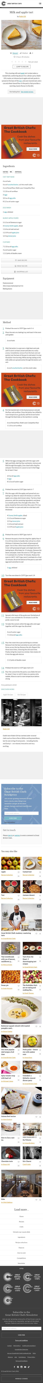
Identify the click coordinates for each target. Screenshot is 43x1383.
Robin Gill (22, 16)
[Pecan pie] (10, 976)
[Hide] (21, 1183)
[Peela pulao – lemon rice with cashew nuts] (32, 1041)
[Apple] (10, 863)
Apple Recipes (8, 695)
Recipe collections (21, 1242)
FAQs (34, 1353)
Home (21, 1216)
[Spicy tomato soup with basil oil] (10, 1067)
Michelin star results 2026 (21, 1232)
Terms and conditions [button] (9, 822)
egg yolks (12, 198)
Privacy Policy (31, 1357)
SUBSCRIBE (13, 818)
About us (10, 1357)
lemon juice (12, 236)
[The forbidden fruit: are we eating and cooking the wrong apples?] (32, 976)
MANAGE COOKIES (21, 1379)
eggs (5, 195)
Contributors (22, 1357)
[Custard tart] (32, 863)
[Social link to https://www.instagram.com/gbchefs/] (22, 1367)
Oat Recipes (21, 695)
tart (20, 81)
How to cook (21, 1253)
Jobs (15, 1357)
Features (21, 1248)
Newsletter (21, 1263)
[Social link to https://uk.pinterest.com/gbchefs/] (18, 1367)
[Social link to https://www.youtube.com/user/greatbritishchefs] (25, 1367)
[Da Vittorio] (32, 1129)
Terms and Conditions (21, 1361)
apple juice (15, 232)
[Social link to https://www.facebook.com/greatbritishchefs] (14, 1367)
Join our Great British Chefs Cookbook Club (19, 1353)
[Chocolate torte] (10, 1152)
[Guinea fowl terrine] (21, 1100)
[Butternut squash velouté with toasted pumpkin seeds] (21, 1010)
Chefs (21, 1227)
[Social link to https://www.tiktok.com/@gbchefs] (29, 1367)
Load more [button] (20, 1209)
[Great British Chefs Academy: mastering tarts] (21, 917)
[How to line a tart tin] (10, 1129)
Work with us (17, 1345)
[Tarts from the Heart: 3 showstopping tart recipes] (32, 948)
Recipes (21, 1221)
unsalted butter (13, 185)
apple (22, 73)
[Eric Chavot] (32, 1152)
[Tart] (10, 886)
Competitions (21, 1258)
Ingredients (21, 1237)
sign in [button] (10, 835)
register (17, 835)
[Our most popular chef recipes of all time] (10, 1041)
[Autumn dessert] (32, 886)
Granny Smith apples (11, 226)
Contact (9, 1345)
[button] (40, 3)
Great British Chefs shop (21, 1349)
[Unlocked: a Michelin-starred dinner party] (32, 1067)
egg (5, 212)
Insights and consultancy (29, 1345)
